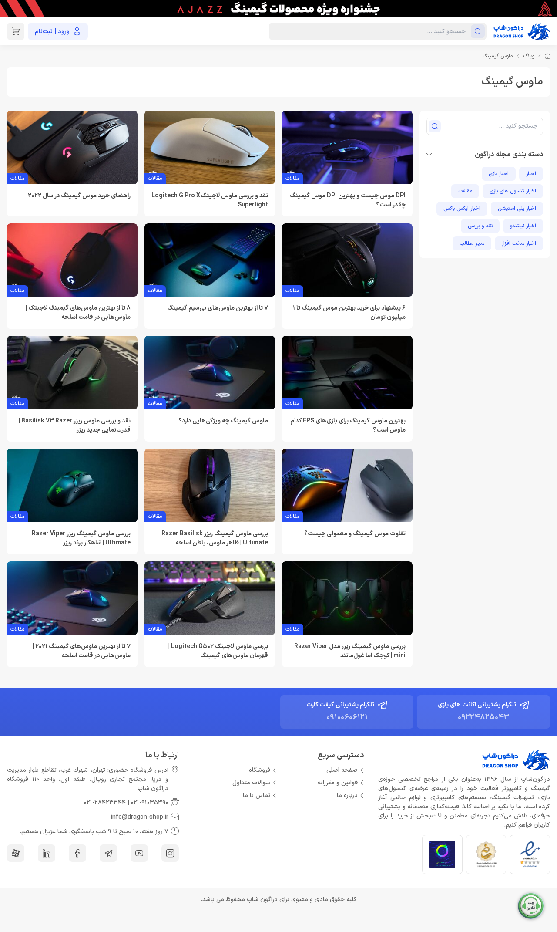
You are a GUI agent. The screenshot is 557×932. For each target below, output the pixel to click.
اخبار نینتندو (523, 226)
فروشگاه (259, 770)
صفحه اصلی (342, 770)
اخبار (531, 174)
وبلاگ (528, 56)
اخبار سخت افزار (519, 243)
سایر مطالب (472, 243)
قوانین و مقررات (338, 782)
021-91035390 (149, 802)
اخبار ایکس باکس (461, 209)
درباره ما (347, 795)
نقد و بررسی (480, 226)
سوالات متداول (251, 782)
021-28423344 (105, 802)
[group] (278, 8)
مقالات (465, 191)
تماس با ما (256, 795)
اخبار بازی (499, 174)
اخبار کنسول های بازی (513, 191)
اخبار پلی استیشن (517, 209)
